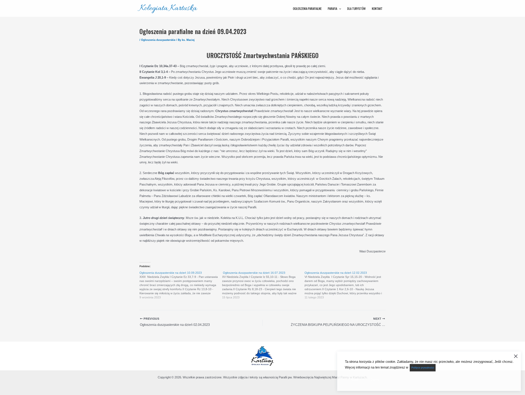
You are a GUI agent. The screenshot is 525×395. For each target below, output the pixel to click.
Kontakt (377, 8)
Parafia (332, 8)
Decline (375, 379)
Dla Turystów (356, 8)
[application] (339, 8)
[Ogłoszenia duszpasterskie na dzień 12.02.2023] (346, 285)
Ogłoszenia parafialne (307, 8)
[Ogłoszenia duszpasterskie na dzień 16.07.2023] (263, 285)
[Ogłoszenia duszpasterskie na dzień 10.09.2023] (180, 285)
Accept (355, 379)
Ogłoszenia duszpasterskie (158, 39)
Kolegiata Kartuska (168, 8)
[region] (262, 356)
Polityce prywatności (422, 367)
